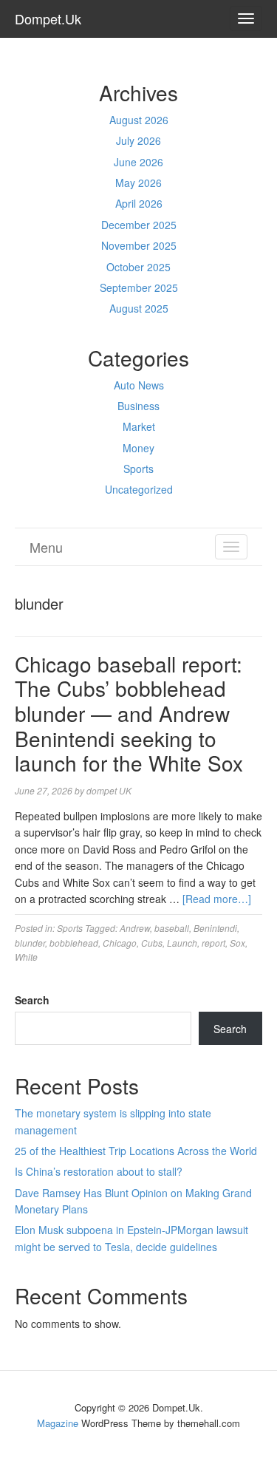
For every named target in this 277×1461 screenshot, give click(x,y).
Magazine (57, 1423)
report (213, 942)
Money (138, 447)
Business (138, 405)
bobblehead (73, 942)
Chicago (120, 942)
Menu (46, 546)
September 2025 (139, 287)
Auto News (139, 385)
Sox (237, 942)
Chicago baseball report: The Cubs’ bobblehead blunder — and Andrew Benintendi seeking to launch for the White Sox (129, 713)
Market (139, 426)
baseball (171, 928)
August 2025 (138, 308)
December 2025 (139, 224)
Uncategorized (139, 489)
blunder (30, 942)
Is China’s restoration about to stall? (98, 1171)
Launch (182, 942)
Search (32, 999)
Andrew (135, 928)
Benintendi (215, 928)
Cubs (152, 942)
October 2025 (138, 266)
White (26, 956)
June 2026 (138, 161)
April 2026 (139, 203)
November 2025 (139, 245)
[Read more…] (216, 898)
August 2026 (138, 119)
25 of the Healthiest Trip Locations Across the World (136, 1150)
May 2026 (138, 182)
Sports (138, 468)
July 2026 (138, 140)
